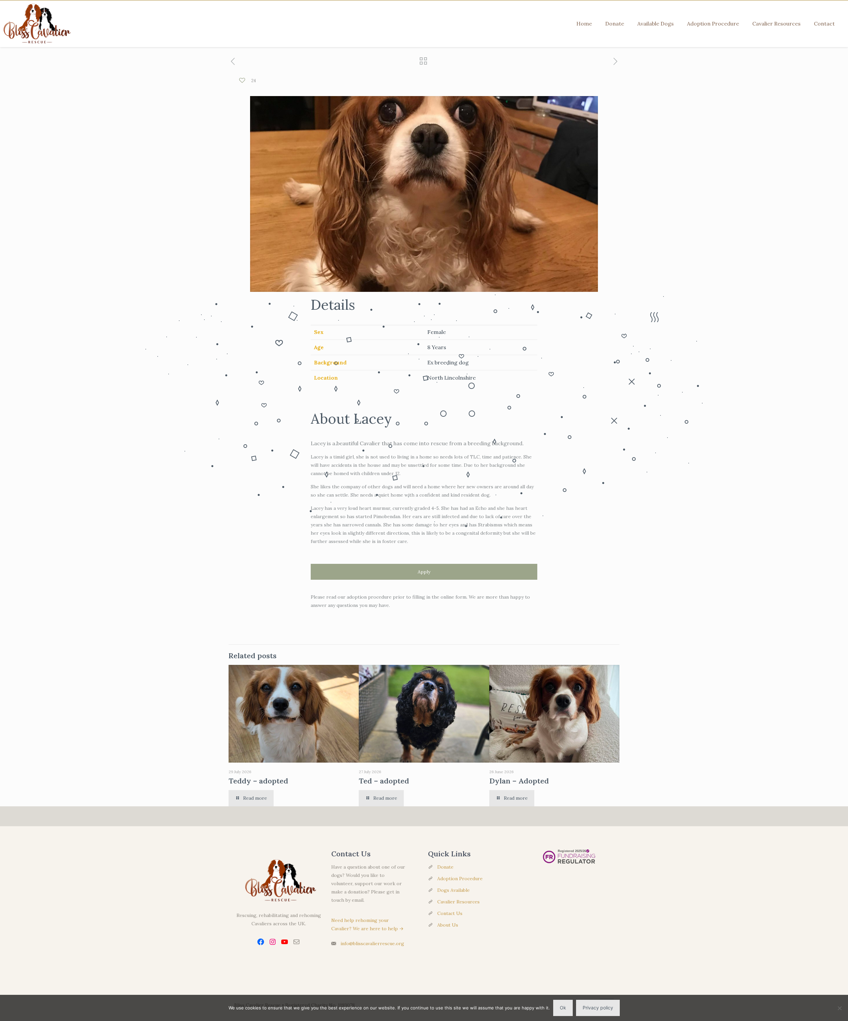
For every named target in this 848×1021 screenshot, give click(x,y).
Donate (445, 867)
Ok (563, 1007)
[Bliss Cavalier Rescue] (35, 23)
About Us (447, 925)
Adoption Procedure (460, 879)
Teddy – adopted (258, 780)
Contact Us (449, 913)
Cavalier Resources (458, 902)
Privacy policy (598, 1007)
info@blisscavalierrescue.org (372, 943)
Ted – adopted (384, 780)
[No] (839, 1008)
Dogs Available (453, 890)
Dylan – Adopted (519, 780)
